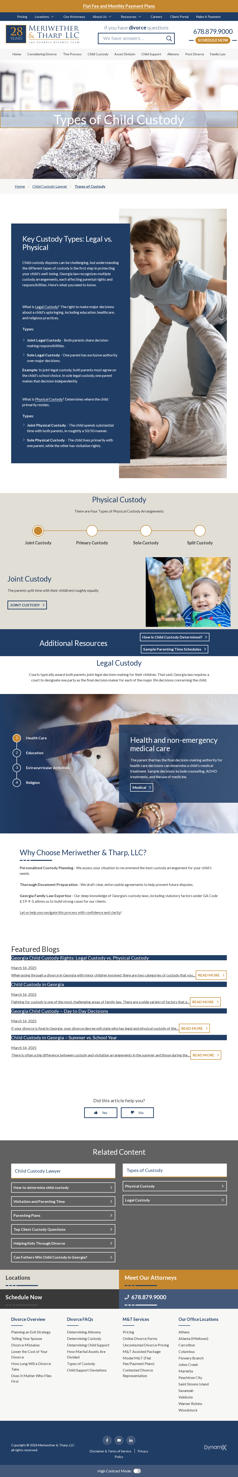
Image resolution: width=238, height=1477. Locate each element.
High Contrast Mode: (114, 1471)
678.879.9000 (213, 31)
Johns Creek (188, 1364)
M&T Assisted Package (142, 1351)
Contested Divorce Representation (138, 1373)
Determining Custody (84, 1338)
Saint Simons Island (193, 1384)
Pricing (128, 1332)
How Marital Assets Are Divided (86, 1354)
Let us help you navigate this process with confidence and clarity (70, 912)
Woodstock (188, 1410)
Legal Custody (46, 306)
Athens (184, 1332)
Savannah (185, 1390)
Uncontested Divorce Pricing (146, 1345)
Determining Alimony (84, 1332)
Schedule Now (213, 40)
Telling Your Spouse (26, 1338)
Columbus (186, 1351)
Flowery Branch (191, 1358)
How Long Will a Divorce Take (31, 1366)
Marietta (185, 1371)
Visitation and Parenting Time (39, 1201)
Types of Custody (81, 1363)
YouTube (119, 1440)
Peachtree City (190, 1377)
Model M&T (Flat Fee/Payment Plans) (138, 1361)
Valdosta (185, 1397)
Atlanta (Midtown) (193, 1338)
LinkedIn (131, 1440)
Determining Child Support (88, 1345)
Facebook (107, 1440)
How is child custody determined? (172, 637)
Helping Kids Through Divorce (39, 1243)
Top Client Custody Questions (39, 1229)
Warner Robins (190, 1403)
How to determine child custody (41, 1187)
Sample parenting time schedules (172, 649)
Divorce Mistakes (25, 1345)
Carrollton (186, 1345)
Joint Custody (25, 605)
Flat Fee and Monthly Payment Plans (119, 6)
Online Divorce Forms (140, 1338)
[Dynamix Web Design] (215, 1447)
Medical (139, 787)
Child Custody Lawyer (38, 1171)
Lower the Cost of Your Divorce (29, 1354)
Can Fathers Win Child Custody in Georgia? (50, 1257)
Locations (18, 1277)
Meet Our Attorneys (151, 1277)
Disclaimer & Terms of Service (110, 1451)
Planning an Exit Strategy (31, 1332)
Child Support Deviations (87, 1370)
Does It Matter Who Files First (31, 1378)
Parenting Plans (26, 1215)
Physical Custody (49, 399)
